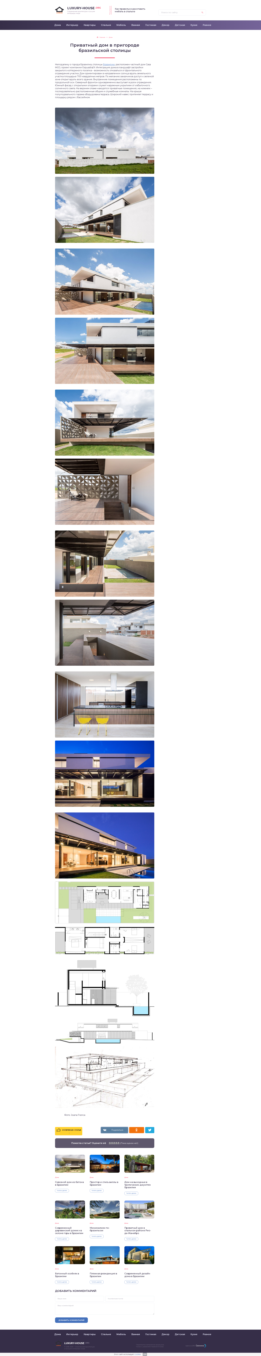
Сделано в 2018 (190, 1345)
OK (145, 1354)
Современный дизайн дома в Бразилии (137, 1274)
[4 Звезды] (116, 1143)
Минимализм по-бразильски (100, 1229)
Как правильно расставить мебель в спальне (130, 10)
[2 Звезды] (112, 1143)
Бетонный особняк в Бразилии (67, 1274)
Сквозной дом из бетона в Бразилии (69, 1183)
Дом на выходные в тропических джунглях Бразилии (137, 1185)
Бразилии (109, 64)
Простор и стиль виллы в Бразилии (104, 1183)
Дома (57, 1177)
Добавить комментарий (71, 1320)
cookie (137, 1354)
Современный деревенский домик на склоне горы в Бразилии (69, 1231)
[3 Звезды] (114, 1143)
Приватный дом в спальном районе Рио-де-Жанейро (137, 1231)
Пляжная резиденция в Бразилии (103, 1274)
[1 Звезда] (110, 1143)
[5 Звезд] (118, 1143)
